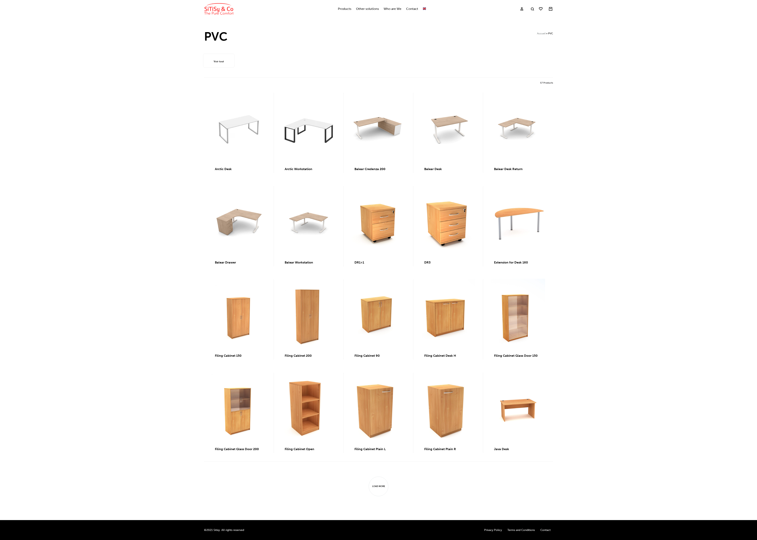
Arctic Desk (223, 169)
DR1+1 (359, 262)
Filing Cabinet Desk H (440, 356)
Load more (378, 486)
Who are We (392, 9)
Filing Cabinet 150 (228, 356)
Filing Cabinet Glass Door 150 (516, 356)
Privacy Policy (493, 530)
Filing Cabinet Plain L (370, 449)
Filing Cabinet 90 (367, 356)
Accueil (541, 33)
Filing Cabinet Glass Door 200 (237, 449)
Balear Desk (433, 169)
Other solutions (367, 9)
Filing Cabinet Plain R (440, 449)
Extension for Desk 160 (511, 262)
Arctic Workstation (298, 169)
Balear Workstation (299, 262)
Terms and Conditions (521, 530)
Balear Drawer (225, 262)
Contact (412, 9)
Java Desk (501, 449)
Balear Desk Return (508, 169)
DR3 (427, 262)
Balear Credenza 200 (369, 169)
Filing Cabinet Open (299, 449)
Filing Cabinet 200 (298, 356)
